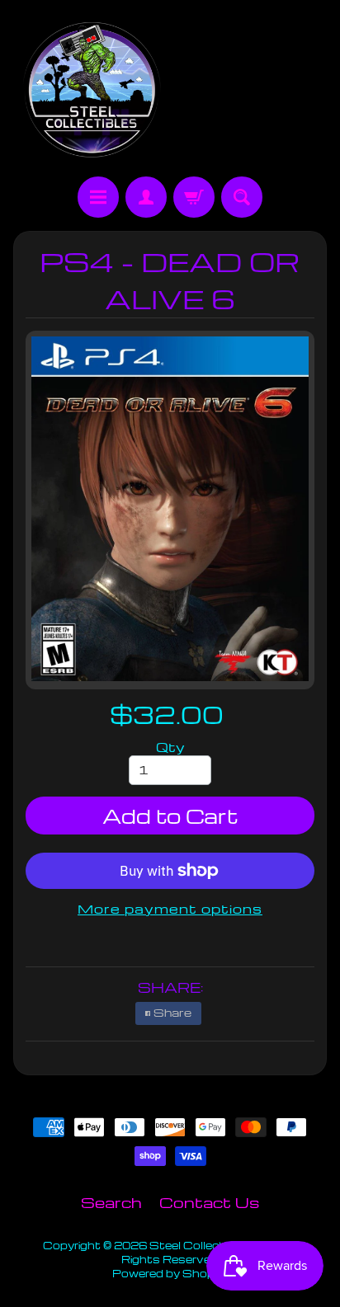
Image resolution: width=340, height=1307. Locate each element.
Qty (170, 747)
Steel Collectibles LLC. (214, 1245)
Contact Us (209, 1201)
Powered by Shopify (170, 1273)
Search (111, 1201)
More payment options (170, 908)
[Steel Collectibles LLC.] (91, 90)
